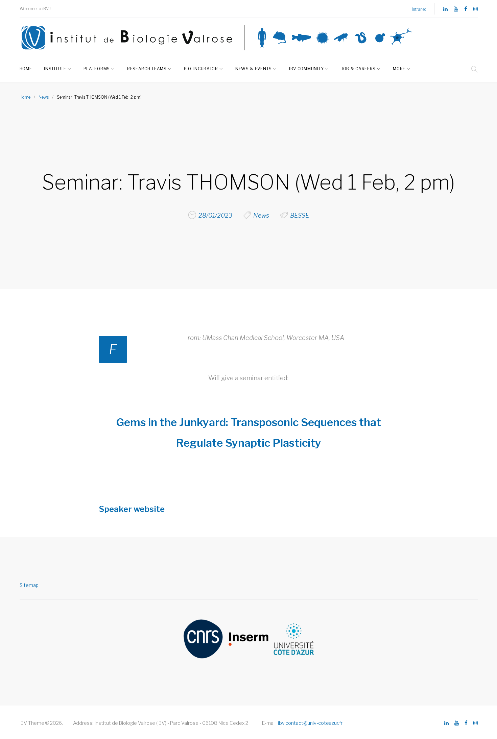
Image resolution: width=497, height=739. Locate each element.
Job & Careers (358, 68)
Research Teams (147, 68)
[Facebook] (465, 9)
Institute (55, 68)
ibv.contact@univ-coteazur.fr (310, 723)
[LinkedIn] (445, 9)
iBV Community (306, 68)
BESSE (299, 215)
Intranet (419, 9)
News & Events (253, 68)
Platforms (97, 68)
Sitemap (29, 585)
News (44, 97)
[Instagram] (475, 9)
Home (26, 68)
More (399, 68)
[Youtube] (456, 9)
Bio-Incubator (201, 68)
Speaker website (132, 509)
